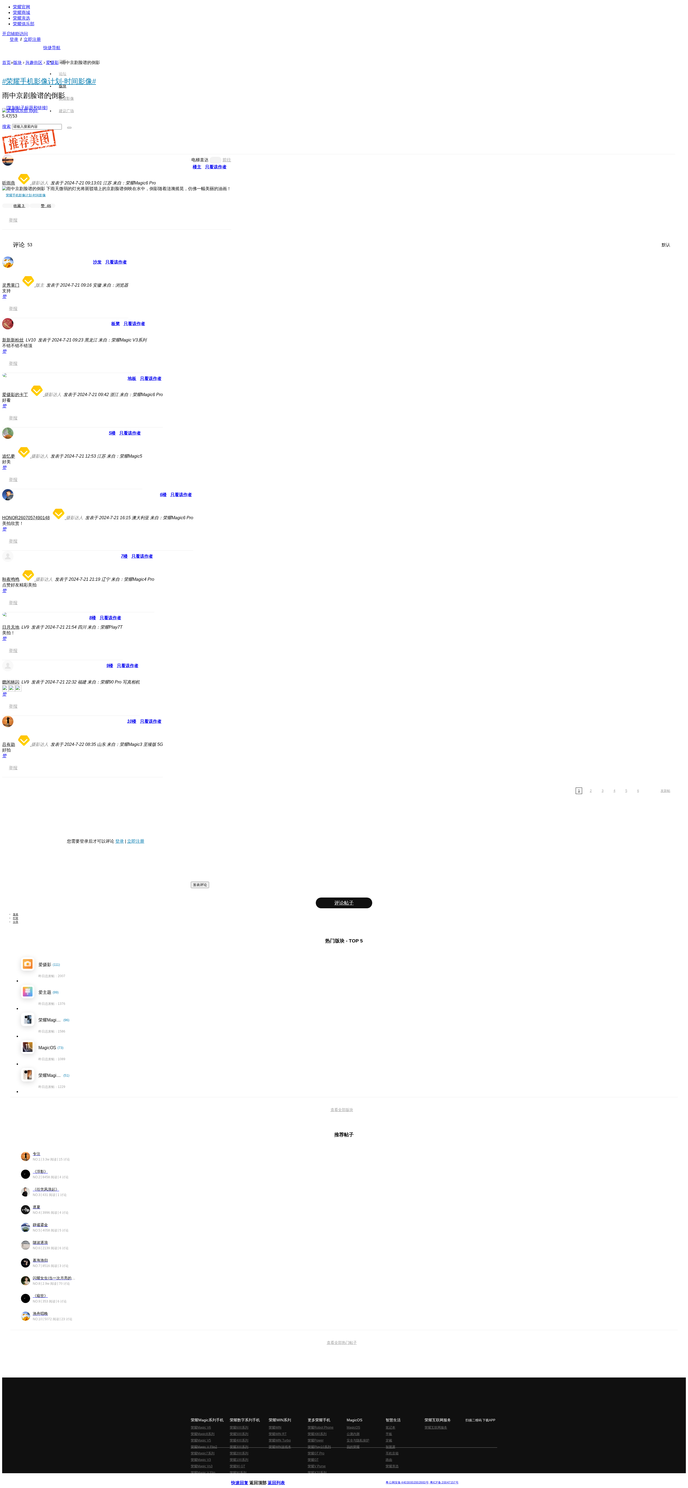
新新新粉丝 (13, 340)
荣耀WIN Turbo (280, 1440)
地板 (132, 378)
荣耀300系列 (239, 1447)
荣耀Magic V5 (201, 1440)
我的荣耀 (353, 1447)
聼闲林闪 (10, 682)
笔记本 (390, 1427)
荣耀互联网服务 (436, 1427)
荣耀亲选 (21, 18)
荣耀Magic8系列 (202, 1434)
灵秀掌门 (10, 285)
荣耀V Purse (317, 1466)
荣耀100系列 (239, 1460)
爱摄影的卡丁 (15, 394)
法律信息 (326, 1478)
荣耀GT (313, 1460)
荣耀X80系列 (317, 1434)
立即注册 (32, 39)
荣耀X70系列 (317, 1473)
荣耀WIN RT (277, 1434)
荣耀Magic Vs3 (202, 1466)
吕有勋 (8, 744)
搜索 (6, 126)
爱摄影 (52, 62)
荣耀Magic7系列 (202, 1453)
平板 (389, 1434)
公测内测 (353, 1434)
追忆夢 (8, 456)
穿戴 (389, 1440)
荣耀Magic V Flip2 (204, 1447)
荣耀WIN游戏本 (280, 1447)
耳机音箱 (392, 1453)
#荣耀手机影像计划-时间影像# (49, 81)
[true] (69, 128)
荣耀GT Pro (316, 1453)
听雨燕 (8, 183)
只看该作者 (216, 167)
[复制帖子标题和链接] (26, 107)
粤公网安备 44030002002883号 (407, 1482)
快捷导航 (51, 47)
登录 (14, 39)
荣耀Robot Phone (321, 1427)
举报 (13, 220)
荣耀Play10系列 (319, 1447)
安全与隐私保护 (358, 1440)
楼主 (197, 167)
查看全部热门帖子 (342, 1342)
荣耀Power (316, 1440)
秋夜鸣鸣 (10, 579)
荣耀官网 (21, 7)
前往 (227, 160)
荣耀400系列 (239, 1440)
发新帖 (665, 791)
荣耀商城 (21, 12)
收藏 (18, 206)
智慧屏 (390, 1447)
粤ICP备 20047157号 (443, 1482)
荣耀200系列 (239, 1453)
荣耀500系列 (239, 1434)
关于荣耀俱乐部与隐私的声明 (281, 1478)
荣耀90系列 (238, 1473)
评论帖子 (344, 903)
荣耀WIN (275, 1427)
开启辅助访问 (15, 33)
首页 (62, 61)
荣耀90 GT (237, 1466)
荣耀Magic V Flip (203, 1473)
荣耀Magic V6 (201, 1427)
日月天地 (10, 627)
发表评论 (200, 885)
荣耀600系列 (239, 1427)
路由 (389, 1460)
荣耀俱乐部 (23, 24)
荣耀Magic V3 (201, 1460)
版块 (17, 62)
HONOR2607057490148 (26, 517)
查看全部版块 (342, 1110)
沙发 (97, 262)
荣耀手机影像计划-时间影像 (26, 195)
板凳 (115, 323)
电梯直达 (200, 160)
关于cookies (311, 1478)
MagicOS (353, 1427)
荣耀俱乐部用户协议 (245, 1478)
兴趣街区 (33, 62)
